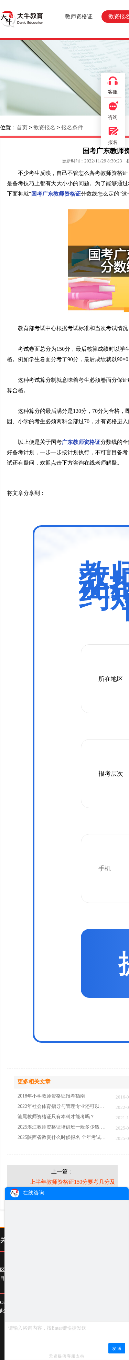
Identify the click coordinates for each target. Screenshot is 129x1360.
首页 (22, 127)
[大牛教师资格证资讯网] (21, 19)
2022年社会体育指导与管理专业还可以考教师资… (63, 1106)
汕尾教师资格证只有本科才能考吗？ (56, 1116)
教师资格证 (79, 16)
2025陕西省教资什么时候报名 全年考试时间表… (63, 1137)
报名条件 (72, 127)
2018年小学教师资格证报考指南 (51, 1096)
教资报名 (44, 127)
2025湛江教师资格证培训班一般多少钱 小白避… (63, 1127)
